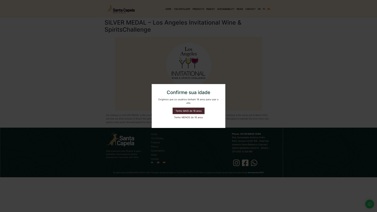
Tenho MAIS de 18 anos (189, 110)
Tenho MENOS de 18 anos (188, 117)
